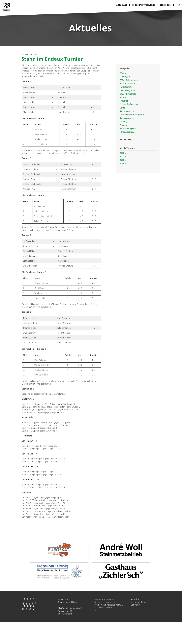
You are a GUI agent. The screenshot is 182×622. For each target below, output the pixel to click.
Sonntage (124, 121)
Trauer (123, 125)
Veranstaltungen (127, 128)
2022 (122, 153)
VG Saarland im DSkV (103, 607)
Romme (123, 107)
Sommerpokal (126, 118)
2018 (122, 73)
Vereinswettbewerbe (140, 602)
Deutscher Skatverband (104, 602)
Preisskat (124, 100)
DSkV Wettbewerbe (128, 80)
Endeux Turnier (127, 83)
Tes (96, 610)
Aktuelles (135, 599)
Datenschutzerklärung (68, 602)
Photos (123, 97)
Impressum (63, 599)
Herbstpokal (125, 87)
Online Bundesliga (128, 93)
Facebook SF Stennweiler (105, 599)
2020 (122, 160)
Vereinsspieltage (127, 131)
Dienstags (124, 76)
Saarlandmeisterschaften (131, 114)
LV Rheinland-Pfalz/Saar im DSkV (108, 604)
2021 (122, 156)
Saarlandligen (126, 111)
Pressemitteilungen (128, 104)
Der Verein (135, 604)
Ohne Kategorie (127, 90)
